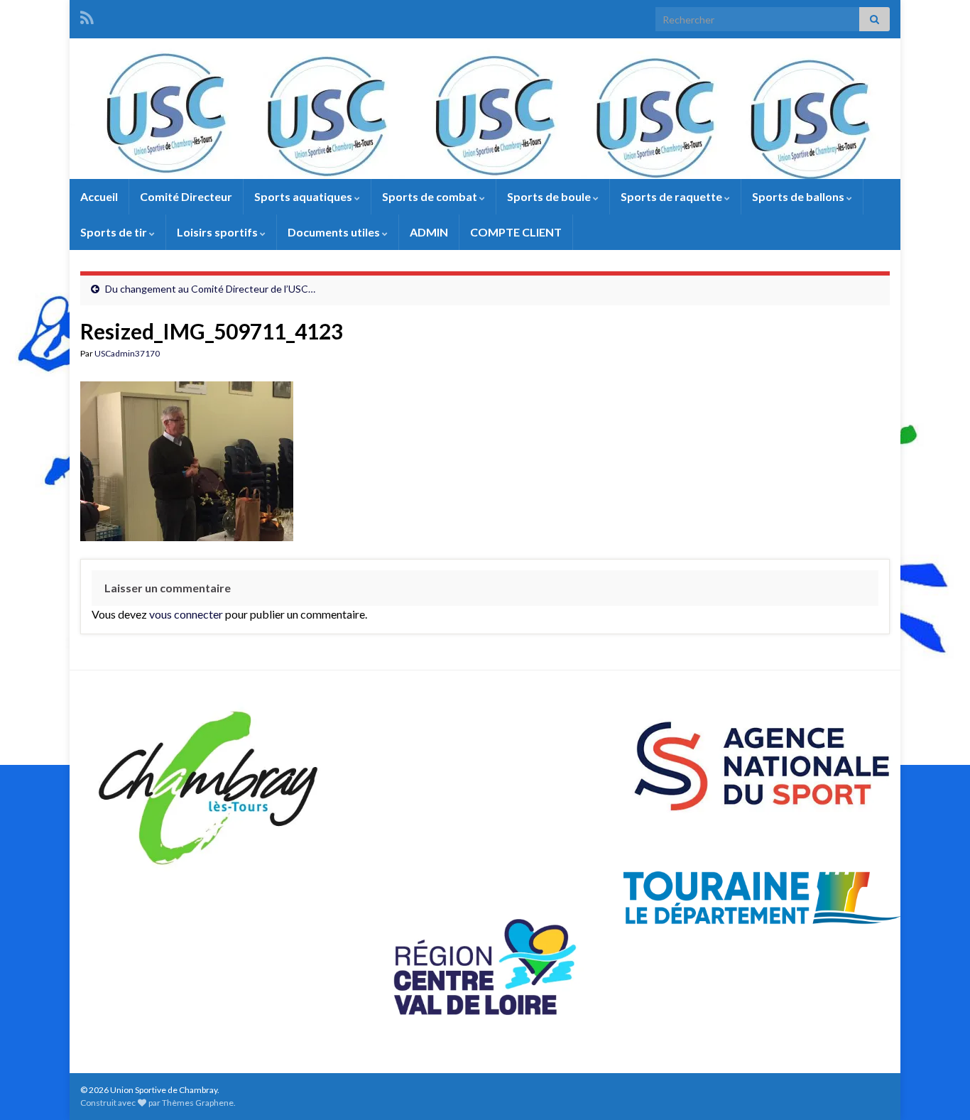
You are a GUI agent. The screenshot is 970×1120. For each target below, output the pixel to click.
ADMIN (429, 232)
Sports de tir (114, 232)
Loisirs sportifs (218, 232)
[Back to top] (938, 1088)
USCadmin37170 (127, 353)
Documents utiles (335, 232)
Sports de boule (550, 196)
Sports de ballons (799, 196)
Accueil (99, 196)
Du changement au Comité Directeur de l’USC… (210, 289)
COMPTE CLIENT (516, 232)
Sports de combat (430, 196)
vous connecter (186, 614)
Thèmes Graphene (198, 1102)
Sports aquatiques (304, 196)
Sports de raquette (672, 196)
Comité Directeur (186, 196)
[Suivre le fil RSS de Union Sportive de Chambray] (87, 15)
